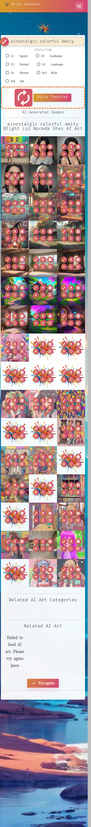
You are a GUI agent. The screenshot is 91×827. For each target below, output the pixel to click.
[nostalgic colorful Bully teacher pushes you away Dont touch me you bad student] (15, 460)
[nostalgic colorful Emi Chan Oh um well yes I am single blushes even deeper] (71, 573)
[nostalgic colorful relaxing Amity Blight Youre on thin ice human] (15, 207)
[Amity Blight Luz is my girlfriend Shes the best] (43, 150)
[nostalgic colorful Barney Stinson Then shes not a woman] (71, 404)
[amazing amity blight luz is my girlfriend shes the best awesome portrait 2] (15, 178)
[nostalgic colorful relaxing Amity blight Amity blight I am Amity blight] (43, 207)
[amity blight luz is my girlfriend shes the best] (71, 150)
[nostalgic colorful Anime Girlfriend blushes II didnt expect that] (43, 404)
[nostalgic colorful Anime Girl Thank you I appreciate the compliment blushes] (15, 404)
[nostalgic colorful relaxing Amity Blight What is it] (71, 178)
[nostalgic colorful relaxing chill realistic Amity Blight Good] (71, 207)
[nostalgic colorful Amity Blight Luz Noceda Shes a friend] (15, 150)
